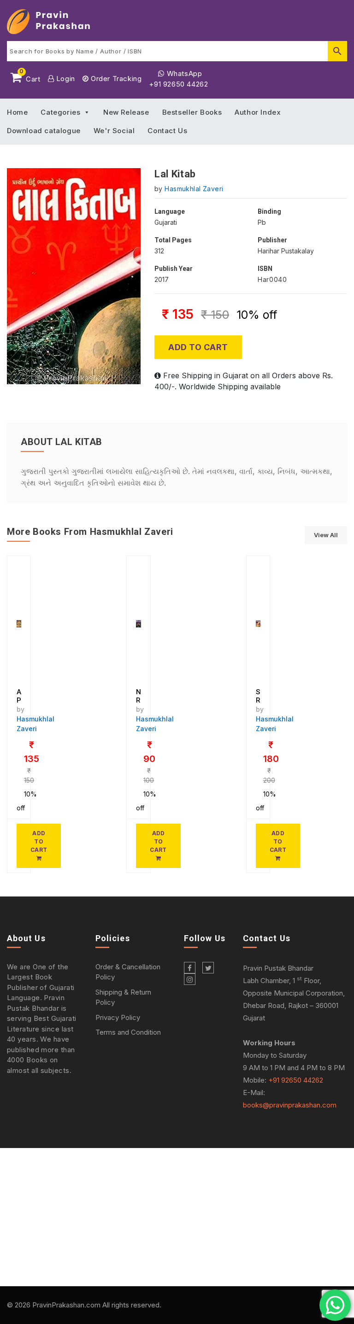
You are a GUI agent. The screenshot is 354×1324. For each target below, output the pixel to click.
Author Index (258, 112)
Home (17, 112)
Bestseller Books (192, 112)
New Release (126, 112)
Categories (60, 112)
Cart (30, 77)
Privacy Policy (117, 1017)
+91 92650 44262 (178, 84)
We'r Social (114, 130)
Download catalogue (44, 130)
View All (326, 535)
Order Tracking (115, 78)
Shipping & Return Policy (123, 997)
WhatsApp (183, 73)
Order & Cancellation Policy (127, 972)
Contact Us (167, 130)
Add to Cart (198, 347)
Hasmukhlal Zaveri (194, 189)
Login (64, 78)
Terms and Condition (128, 1032)
